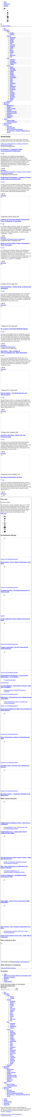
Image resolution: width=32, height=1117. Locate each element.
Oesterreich (13, 1053)
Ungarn (11, 1063)
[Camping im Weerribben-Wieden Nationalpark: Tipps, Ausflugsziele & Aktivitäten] (15, 215)
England (12, 1035)
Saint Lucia (12, 1019)
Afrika (8, 995)
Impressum (6, 5)
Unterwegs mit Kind (11, 1075)
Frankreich (12, 1040)
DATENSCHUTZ (11, 986)
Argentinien (12, 1001)
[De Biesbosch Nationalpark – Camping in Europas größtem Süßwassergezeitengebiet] (16, 173)
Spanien (12, 1062)
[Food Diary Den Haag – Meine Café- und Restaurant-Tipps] (15, 431)
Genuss (5, 980)
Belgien (12, 1031)
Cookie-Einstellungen (16, 1114)
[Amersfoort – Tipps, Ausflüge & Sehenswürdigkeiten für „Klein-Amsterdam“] (8, 346)
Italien (11, 1045)
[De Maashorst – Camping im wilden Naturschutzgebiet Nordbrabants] (16, 145)
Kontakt (5, 2)
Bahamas (12, 1002)
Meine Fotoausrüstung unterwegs (15, 1093)
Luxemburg (12, 1047)
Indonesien (12, 1023)
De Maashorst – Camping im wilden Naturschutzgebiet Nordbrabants (11, 150)
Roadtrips (9, 1078)
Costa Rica (12, 1008)
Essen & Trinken (11, 1084)
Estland (11, 1037)
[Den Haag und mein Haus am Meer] (15, 473)
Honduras (12, 1010)
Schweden (12, 1060)
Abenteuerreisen (5, 682)
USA (11, 1020)
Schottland (12, 1057)
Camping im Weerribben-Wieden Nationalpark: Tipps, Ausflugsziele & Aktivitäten (15, 220)
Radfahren (9, 1074)
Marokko (12, 997)
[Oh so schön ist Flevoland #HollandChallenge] (15, 324)
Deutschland (13, 1034)
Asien (8, 1022)
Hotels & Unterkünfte (12, 1085)
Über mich (6, 1088)
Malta (11, 1048)
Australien (9, 1065)
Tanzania (12, 998)
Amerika (9, 999)
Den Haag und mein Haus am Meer (11, 477)
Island (11, 1044)
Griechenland (13, 1041)
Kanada (11, 1011)
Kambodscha (13, 1026)
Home (5, 1)
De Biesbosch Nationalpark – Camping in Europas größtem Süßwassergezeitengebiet (16, 178)
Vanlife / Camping (11, 1072)
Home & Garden (7, 1087)
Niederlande (13, 1050)
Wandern (9, 1071)
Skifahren (9, 1081)
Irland (11, 1042)
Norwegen (12, 1051)
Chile (11, 1007)
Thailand (12, 1028)
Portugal (12, 1056)
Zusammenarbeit (7, 4)
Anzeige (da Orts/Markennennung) (9, 559)
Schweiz (12, 1059)
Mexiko (11, 1014)
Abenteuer (6, 978)
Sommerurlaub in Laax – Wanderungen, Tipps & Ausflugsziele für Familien (14, 832)
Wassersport (10, 1080)
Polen (11, 1054)
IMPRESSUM (4, 986)
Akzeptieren (4, 1114)
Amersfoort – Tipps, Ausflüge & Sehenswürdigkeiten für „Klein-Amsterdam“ (14, 351)
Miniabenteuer (10, 1069)
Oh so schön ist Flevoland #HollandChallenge (14, 329)
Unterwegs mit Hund (12, 1077)
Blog (5, 992)
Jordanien (12, 1025)
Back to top (3, 987)
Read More (3, 170)
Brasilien (12, 1005)
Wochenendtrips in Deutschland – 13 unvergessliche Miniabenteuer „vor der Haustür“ (14, 676)
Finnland (12, 1038)
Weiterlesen (3, 513)
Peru (11, 1017)
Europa (8, 1029)
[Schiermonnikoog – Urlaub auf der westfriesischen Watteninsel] (15, 282)
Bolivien (12, 1004)
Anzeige (3, 615)
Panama (12, 1016)
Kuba (11, 1013)
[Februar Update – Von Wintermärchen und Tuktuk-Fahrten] (15, 389)
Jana (3, 153)
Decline (9, 1114)
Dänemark (12, 1032)
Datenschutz (6, 6)
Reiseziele (6, 994)
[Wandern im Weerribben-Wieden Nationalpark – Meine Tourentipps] (13, 239)
